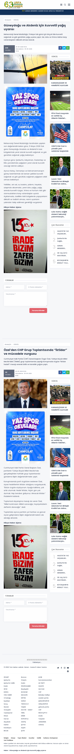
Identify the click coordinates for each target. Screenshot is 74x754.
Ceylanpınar (8, 713)
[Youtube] (68, 668)
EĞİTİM (23, 698)
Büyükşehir (25, 689)
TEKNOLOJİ (25, 704)
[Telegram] (68, 671)
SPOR (5, 689)
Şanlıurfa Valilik (9, 683)
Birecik (6, 731)
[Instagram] (65, 668)
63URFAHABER (26, 686)
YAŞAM (23, 707)
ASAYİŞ (23, 722)
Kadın (6, 686)
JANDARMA (42, 722)
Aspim (23, 728)
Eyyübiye (7, 701)
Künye (13, 738)
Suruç (6, 704)
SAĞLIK (23, 701)
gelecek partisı (43, 707)
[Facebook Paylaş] (60, 48)
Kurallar (31, 738)
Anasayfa (8, 20)
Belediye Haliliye (44, 695)
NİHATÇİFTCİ (42, 713)
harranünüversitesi (45, 680)
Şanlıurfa (7, 680)
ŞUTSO (23, 725)
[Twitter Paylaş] (64, 48)
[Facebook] (61, 668)
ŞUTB (23, 731)
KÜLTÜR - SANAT (26, 710)
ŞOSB (40, 677)
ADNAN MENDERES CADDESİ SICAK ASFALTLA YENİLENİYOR (43, 11)
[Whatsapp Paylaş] (68, 48)
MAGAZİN (24, 695)
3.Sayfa (23, 680)
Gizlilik (39, 738)
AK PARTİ (41, 683)
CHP (39, 692)
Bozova (23, 677)
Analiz (40, 716)
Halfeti (6, 725)
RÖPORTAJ (25, 719)
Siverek (6, 707)
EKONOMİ (24, 692)
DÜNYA (6, 692)
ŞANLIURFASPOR (43, 701)
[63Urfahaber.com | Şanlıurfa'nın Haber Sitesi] (13, 5)
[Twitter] (58, 668)
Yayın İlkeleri (22, 738)
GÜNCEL (16, 20)
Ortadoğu (7, 698)
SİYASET (6, 677)
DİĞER (23, 716)
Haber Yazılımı (42, 667)
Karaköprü (7, 728)
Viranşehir (7, 710)
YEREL (23, 713)
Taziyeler (41, 719)
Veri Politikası (8, 740)
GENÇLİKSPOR (43, 704)
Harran (6, 719)
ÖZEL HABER (8, 695)
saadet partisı (43, 698)
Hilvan (6, 716)
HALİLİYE (41, 686)
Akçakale (7, 722)
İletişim (6, 738)
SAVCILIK (41, 689)
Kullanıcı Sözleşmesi (50, 738)
